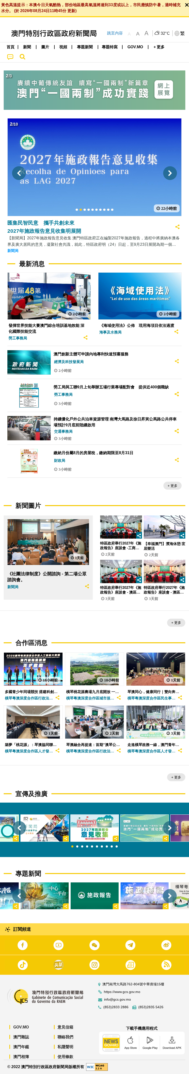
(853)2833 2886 (115, 1007)
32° (165, 33)
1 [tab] (72, 846)
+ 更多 (172, 486)
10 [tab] (116, 846)
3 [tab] (82, 846)
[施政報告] (95, 895)
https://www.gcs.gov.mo (122, 992)
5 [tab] (92, 846)
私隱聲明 (65, 1047)
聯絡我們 (65, 1037)
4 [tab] (87, 846)
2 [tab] (77, 846)
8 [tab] (106, 846)
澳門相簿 (21, 1057)
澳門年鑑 (21, 1047)
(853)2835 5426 (150, 1007)
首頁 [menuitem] (11, 47)
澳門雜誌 (21, 1037)
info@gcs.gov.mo (117, 999)
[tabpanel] (95, 828)
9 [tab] (111, 846)
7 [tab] (101, 846)
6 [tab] (96, 846)
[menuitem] (27, 47)
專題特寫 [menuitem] (110, 47)
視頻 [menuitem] (63, 47)
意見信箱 (65, 1027)
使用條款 (65, 1057)
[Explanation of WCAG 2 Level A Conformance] (97, 1067)
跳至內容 (115, 33)
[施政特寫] (145, 895)
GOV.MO (21, 1027)
